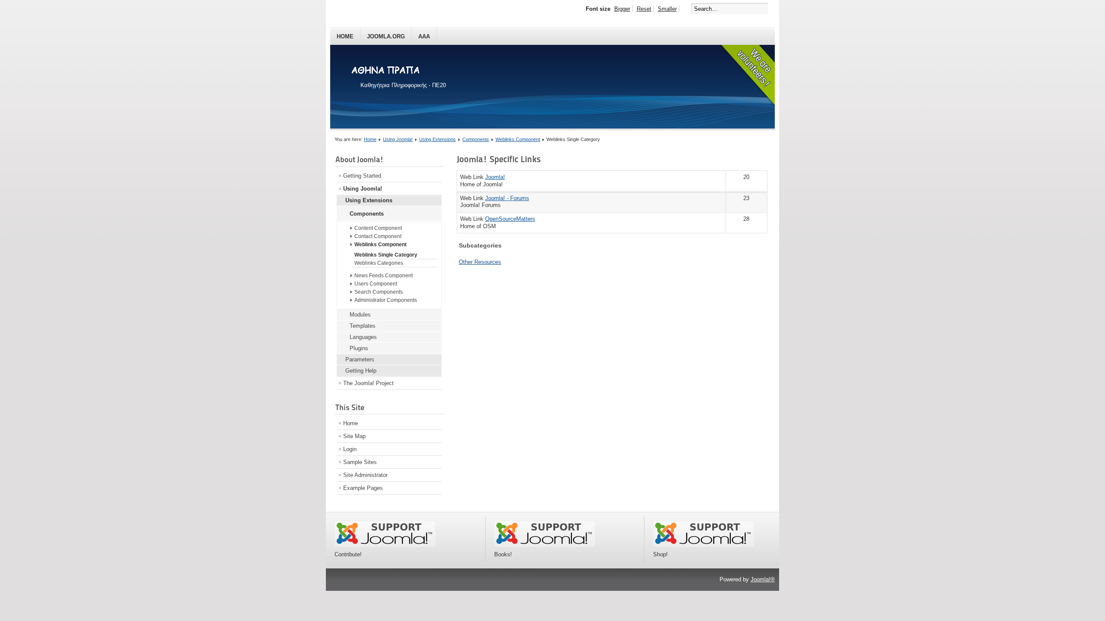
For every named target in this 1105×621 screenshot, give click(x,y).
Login (350, 449)
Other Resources (480, 262)
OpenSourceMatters (510, 219)
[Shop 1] (544, 545)
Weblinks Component (518, 139)
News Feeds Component (383, 275)
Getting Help (360, 370)
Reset (644, 9)
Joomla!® (763, 579)
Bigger (622, 9)
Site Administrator (365, 475)
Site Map (354, 436)
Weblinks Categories (378, 263)
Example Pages (363, 488)
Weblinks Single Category (385, 254)
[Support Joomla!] (385, 545)
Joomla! (495, 177)
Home (345, 36)
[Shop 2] (703, 545)
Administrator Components (385, 300)
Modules (360, 314)
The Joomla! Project (368, 383)
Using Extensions (437, 139)
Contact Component (377, 236)
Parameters (359, 359)
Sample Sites (360, 462)
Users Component (375, 283)
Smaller (667, 9)
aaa (424, 36)
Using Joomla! (398, 139)
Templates (363, 326)
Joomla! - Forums (507, 198)
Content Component (378, 228)
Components (475, 139)
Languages (363, 337)
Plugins (359, 348)
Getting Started (362, 175)
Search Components (378, 292)
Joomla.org (386, 36)
